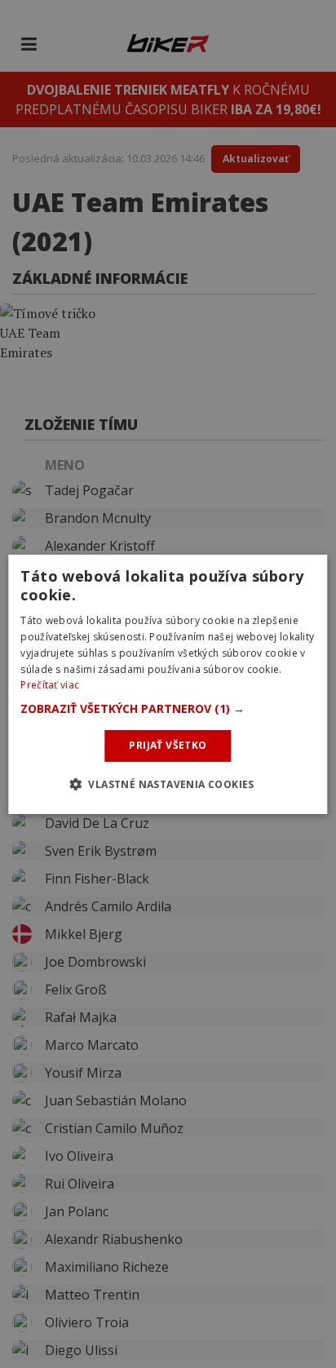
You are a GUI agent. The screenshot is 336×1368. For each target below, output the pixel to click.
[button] (167, 709)
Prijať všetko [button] (167, 745)
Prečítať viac (49, 685)
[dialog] (167, 683)
